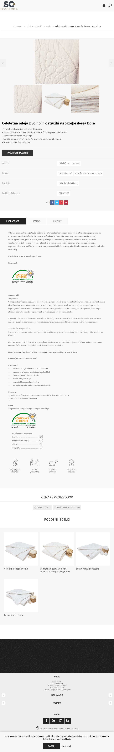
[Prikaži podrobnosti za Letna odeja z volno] (21, 595)
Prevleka (6, 183)
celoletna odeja (43, 507)
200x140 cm (64, 163)
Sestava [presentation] (36, 221)
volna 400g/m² (65, 173)
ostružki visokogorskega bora (88, 173)
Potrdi (51, 746)
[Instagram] (60, 721)
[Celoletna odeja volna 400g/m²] (21, 549)
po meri (76, 163)
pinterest (61, 202)
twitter (57, 202)
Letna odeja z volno (14, 615)
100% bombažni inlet (68, 183)
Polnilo (5, 173)
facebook (52, 202)
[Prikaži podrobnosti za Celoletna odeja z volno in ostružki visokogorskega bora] (57, 549)
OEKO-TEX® (64, 193)
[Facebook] (46, 721)
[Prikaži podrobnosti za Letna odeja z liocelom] (93, 549)
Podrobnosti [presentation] (13, 221)
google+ (66, 202)
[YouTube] (53, 721)
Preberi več (66, 746)
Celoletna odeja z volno (16, 568)
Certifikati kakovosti (11, 193)
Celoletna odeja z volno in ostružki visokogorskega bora (55, 570)
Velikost (5, 163)
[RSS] (68, 721)
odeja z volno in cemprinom (68, 507)
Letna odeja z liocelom (87, 568)
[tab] (13, 221)
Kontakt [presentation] (57, 221)
